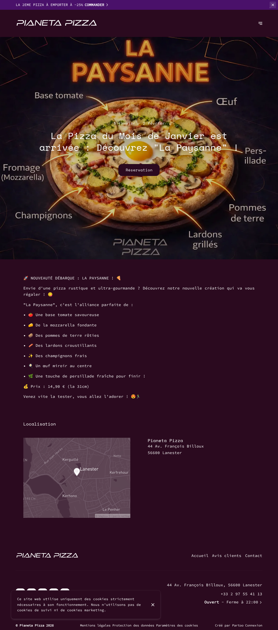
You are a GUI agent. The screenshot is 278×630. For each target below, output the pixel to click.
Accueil (199, 555)
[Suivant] (260, 23)
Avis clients (226, 555)
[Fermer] (152, 604)
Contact (253, 555)
